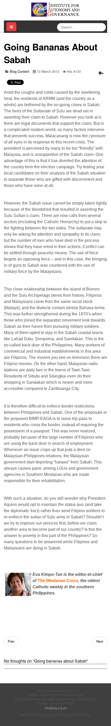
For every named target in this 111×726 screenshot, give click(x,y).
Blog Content (19, 71)
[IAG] (55, 10)
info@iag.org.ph (55, 708)
